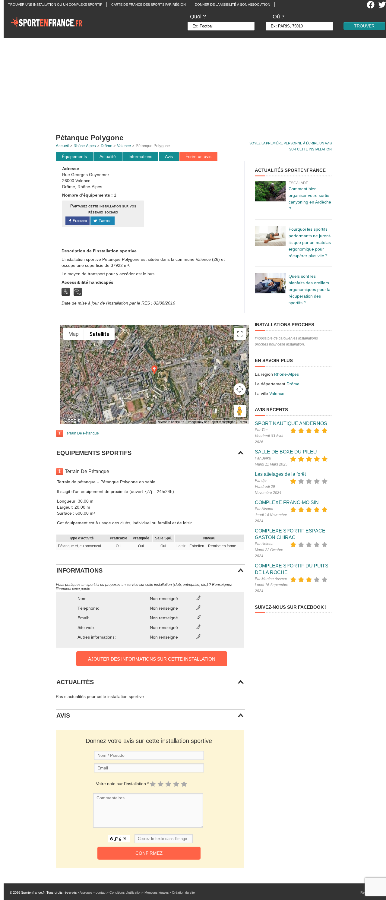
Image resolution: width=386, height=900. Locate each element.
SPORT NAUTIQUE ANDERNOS (291, 423)
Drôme (106, 146)
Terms (242, 422)
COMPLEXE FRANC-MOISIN (287, 502)
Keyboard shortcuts (170, 422)
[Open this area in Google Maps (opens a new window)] (72, 420)
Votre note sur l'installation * (122, 783)
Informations (140, 156)
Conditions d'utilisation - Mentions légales (139, 892)
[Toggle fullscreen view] (240, 334)
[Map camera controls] (240, 389)
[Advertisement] (197, 83)
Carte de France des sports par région (148, 4)
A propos (86, 892)
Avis (169, 156)
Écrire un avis (198, 156)
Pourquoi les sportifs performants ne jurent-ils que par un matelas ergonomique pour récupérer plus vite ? (310, 242)
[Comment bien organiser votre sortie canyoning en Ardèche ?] (270, 191)
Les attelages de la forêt (280, 474)
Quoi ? (198, 17)
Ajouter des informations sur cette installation (151, 659)
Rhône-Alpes (85, 146)
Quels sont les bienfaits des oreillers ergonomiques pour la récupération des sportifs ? (310, 289)
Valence (124, 146)
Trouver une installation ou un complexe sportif (55, 4)
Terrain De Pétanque (82, 433)
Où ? (278, 17)
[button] (154, 369)
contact (101, 892)
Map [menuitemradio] (73, 334)
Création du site (183, 892)
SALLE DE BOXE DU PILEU (286, 451)
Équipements (74, 156)
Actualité (108, 156)
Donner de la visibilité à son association (232, 4)
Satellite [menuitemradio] (99, 334)
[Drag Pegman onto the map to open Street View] (240, 411)
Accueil (62, 146)
